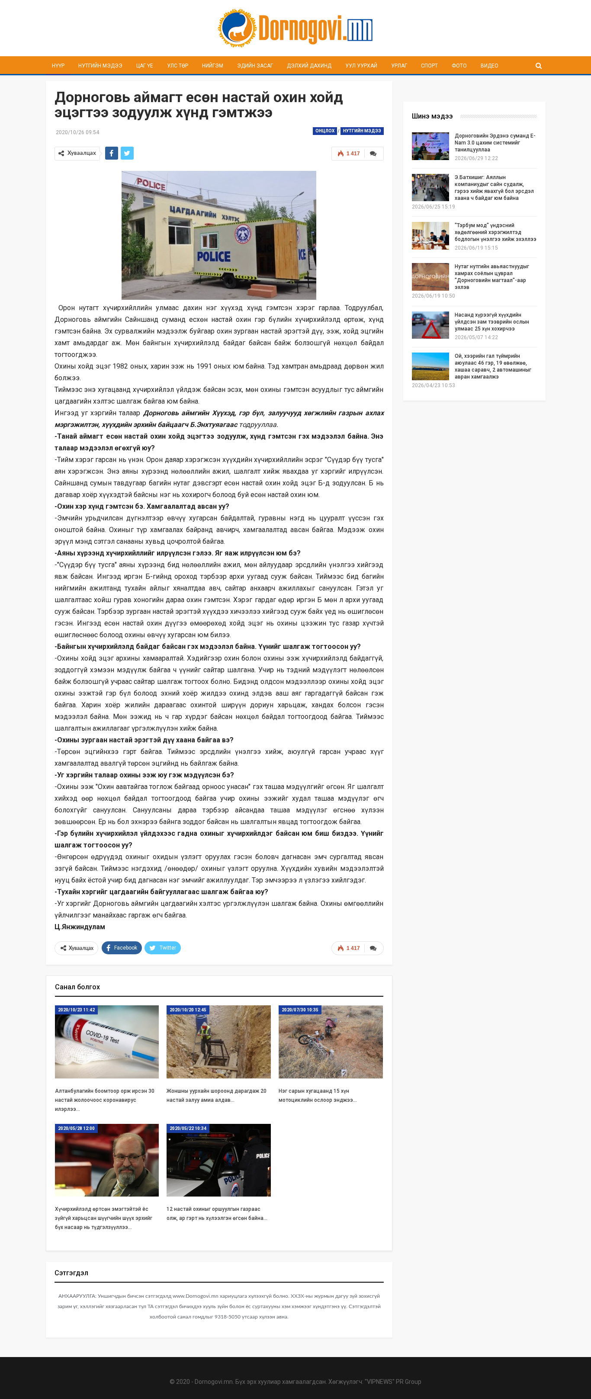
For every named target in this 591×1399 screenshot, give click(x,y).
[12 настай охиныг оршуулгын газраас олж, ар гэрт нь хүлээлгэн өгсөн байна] (219, 1160)
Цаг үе (144, 66)
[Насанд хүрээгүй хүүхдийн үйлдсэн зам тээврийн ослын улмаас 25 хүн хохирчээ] (430, 325)
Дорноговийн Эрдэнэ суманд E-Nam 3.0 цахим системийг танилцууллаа (495, 143)
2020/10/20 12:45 (188, 1010)
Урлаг (399, 66)
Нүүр (58, 66)
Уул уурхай (361, 66)
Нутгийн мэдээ (100, 66)
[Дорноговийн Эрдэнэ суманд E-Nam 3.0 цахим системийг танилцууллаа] (430, 146)
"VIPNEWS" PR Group (393, 1381)
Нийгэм (212, 66)
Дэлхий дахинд (309, 66)
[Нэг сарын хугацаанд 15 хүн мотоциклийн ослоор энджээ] (331, 1041)
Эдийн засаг (255, 66)
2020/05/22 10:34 (188, 1128)
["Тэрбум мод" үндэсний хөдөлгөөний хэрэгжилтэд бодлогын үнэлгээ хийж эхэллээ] (430, 236)
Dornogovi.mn (214, 1381)
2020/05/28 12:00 (76, 1128)
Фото (459, 66)
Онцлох (324, 130)
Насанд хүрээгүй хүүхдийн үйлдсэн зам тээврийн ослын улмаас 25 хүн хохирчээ (492, 322)
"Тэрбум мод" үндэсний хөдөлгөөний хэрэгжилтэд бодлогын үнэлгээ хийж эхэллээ (495, 232)
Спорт (429, 66)
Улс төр (177, 66)
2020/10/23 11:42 (76, 1010)
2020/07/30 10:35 (300, 1010)
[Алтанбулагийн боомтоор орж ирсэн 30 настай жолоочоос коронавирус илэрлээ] (107, 1041)
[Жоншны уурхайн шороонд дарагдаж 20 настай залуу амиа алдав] (219, 1041)
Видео (489, 66)
